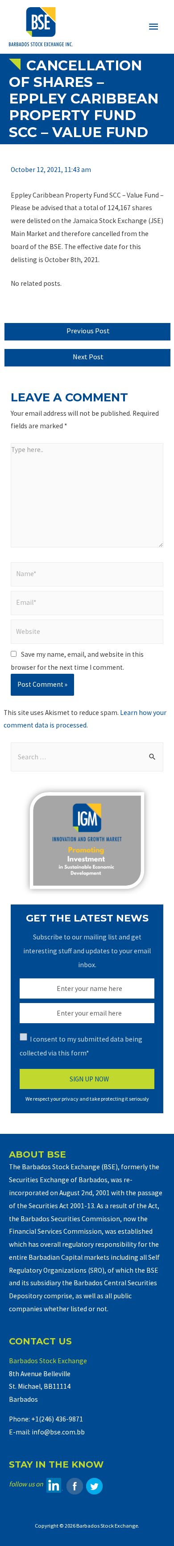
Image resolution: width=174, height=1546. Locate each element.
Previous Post (88, 331)
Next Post (88, 357)
